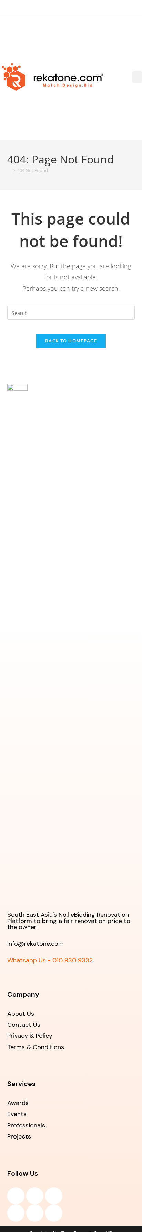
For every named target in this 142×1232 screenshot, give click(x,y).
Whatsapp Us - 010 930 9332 (50, 960)
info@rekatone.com (35, 944)
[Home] (9, 170)
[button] (137, 77)
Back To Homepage (71, 341)
